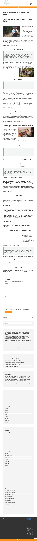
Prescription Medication (8, 482)
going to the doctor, (26, 152)
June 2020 (6, 412)
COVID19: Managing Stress (18, 270)
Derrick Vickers (12, 16)
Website (6, 304)
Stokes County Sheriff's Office (9, 494)
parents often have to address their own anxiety (14, 95)
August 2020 (6, 408)
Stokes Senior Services (8, 500)
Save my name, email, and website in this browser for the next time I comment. (18, 309)
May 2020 (6, 414)
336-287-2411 (29, 528)
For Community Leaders (8, 455)
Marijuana (6, 469)
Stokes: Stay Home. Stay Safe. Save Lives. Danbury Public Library (19, 377)
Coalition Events (7, 443)
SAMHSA (6, 488)
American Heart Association (9, 436)
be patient (20, 201)
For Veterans (7, 463)
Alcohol (6, 434)
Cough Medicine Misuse (8, 445)
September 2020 (7, 406)
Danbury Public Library (8, 451)
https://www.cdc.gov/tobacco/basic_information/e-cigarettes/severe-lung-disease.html (19, 341)
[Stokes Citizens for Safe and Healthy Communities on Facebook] (28, 519)
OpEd (5, 473)
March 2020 (6, 418)
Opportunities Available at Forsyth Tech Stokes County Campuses (14, 358)
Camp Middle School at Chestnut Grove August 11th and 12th (14, 360)
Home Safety (7, 465)
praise (28, 236)
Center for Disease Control (8, 441)
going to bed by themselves (28, 36)
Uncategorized (7, 504)
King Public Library (7, 467)
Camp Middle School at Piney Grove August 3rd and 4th (13, 364)
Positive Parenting (26, 16)
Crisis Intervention (7, 449)
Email (6, 300)
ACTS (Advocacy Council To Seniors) (10, 432)
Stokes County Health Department (10, 492)
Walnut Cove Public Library (9, 508)
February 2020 (7, 420)
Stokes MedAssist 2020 (8, 496)
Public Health (7, 486)
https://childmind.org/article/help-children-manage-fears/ (17, 262)
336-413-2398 (29, 533)
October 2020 (7, 404)
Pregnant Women (7, 480)
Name (6, 296)
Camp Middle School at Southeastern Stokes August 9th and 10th (14, 362)
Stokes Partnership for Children (9, 498)
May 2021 (6, 400)
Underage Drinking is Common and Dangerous (11, 366)
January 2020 (7, 422)
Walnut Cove (6, 506)
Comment (6, 283)
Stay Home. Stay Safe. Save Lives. (10, 490)
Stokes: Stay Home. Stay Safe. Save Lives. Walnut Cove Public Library (20, 383)
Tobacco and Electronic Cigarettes (10, 502)
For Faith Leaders (7, 457)
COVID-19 (6, 447)
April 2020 (6, 416)
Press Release (7, 484)
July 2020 (6, 410)
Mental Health (22, 16)
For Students (7, 461)
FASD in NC (6, 453)
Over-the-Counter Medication (9, 476)
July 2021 (6, 396)
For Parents (17, 16)
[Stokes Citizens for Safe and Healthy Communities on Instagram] (30, 519)
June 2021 (6, 398)
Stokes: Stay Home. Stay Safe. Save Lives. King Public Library (18, 380)
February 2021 (7, 402)
